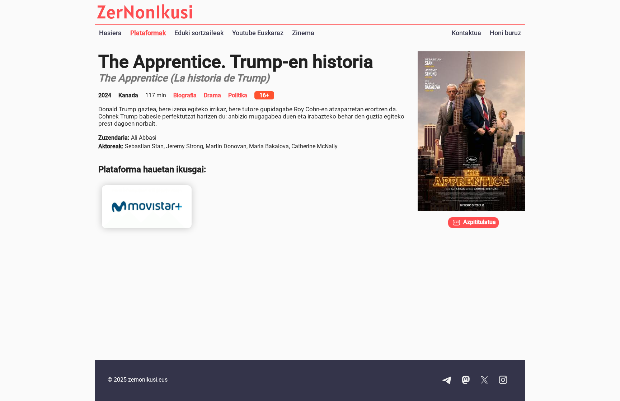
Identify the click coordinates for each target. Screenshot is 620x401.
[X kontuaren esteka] (484, 380)
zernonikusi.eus (148, 379)
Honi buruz (505, 33)
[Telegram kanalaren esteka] (447, 380)
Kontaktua (466, 33)
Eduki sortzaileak (199, 33)
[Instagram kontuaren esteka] (503, 380)
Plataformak (148, 33)
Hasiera (110, 33)
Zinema (303, 33)
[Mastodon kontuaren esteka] (465, 380)
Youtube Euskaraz (257, 33)
